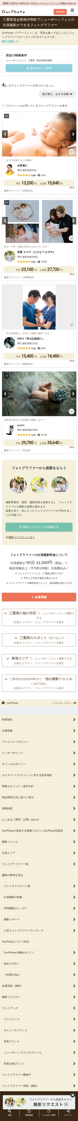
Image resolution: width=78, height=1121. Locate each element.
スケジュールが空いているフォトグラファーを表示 (36, 105)
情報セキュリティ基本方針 (18, 786)
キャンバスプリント (16, 1030)
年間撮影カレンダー (16, 908)
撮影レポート (12, 919)
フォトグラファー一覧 (15, 863)
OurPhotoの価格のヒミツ (19, 952)
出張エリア (8, 852)
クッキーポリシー (12, 752)
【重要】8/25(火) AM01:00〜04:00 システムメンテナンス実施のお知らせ (39, 3)
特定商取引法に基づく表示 (18, 797)
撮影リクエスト (11, 996)
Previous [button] (5, 134)
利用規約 (7, 719)
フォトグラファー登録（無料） (20, 1085)
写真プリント (12, 1041)
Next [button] (73, 134)
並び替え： (55, 93)
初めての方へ (12, 963)
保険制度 (7, 808)
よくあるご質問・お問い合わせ (20, 819)
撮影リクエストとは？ (21, 537)
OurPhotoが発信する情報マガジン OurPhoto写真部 (32, 830)
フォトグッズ (10, 1008)
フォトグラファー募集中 (16, 1074)
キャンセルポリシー (14, 763)
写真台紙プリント (14, 1063)
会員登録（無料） (12, 985)
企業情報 (7, 730)
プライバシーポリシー (15, 741)
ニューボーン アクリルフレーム (23, 1052)
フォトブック (12, 1019)
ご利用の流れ (12, 974)
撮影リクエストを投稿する (40, 527)
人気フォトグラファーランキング (24, 930)
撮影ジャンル (10, 841)
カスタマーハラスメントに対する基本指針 (27, 775)
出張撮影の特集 (13, 897)
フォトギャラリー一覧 (17, 885)
